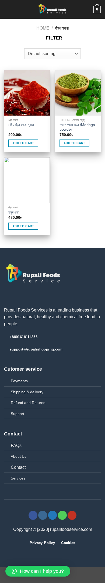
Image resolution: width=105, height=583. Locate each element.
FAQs (16, 445)
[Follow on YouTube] (72, 515)
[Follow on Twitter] (52, 515)
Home (42, 28)
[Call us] (62, 515)
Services (18, 478)
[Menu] (7, 9)
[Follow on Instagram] (42, 515)
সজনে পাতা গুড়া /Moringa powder (77, 127)
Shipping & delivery (27, 392)
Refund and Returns (28, 402)
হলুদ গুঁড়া (13, 212)
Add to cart (23, 143)
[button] (37, 571)
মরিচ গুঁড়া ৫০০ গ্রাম (21, 125)
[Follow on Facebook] (33, 515)
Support (17, 414)
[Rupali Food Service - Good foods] (52, 9)
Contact (18, 467)
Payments (19, 381)
